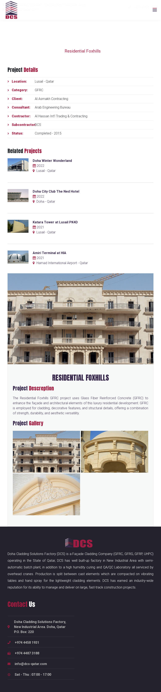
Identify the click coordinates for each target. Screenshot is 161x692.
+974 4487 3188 (27, 653)
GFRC (52, 51)
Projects (33, 51)
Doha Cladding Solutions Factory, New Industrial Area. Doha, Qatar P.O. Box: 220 (40, 627)
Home (13, 51)
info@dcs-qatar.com (31, 664)
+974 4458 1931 (27, 643)
